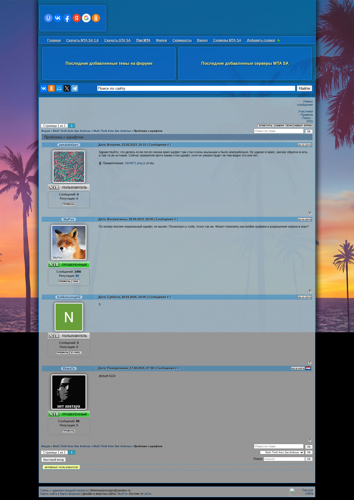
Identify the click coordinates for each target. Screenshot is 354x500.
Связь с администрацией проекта (64, 490)
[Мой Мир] (59, 88)
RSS (310, 121)
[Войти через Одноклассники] (96, 18)
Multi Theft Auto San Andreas (71, 131)
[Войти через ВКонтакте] (58, 18)
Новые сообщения (305, 103)
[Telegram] (74, 88)
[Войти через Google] (86, 18)
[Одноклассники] (51, 88)
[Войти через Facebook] (67, 18)
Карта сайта (48, 493)
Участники (305, 111)
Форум (45, 131)
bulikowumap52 (68, 297)
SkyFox (68, 219)
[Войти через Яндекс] (76, 18)
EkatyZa (69, 368)
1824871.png (133, 163)
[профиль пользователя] (69, 182)
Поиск (306, 118)
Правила (307, 114)
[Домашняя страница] (76, 281)
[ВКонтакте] (43, 88)
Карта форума (70, 493)
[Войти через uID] (48, 18)
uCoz (148, 493)
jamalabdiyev (68, 144)
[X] (67, 88)
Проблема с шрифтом (148, 131)
